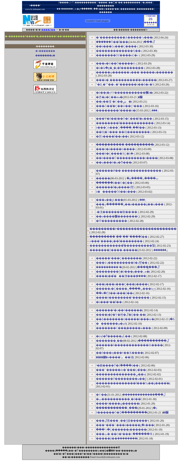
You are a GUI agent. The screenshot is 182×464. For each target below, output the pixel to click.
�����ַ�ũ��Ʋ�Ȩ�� (114, 182)
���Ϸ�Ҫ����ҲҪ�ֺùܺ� (115, 153)
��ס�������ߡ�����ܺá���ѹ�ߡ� (135, 319)
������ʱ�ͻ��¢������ (119, 310)
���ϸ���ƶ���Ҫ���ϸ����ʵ (122, 284)
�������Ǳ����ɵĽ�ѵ (117, 55)
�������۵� (45, 55)
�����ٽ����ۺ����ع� (127, 178)
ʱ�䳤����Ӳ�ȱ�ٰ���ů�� (117, 365)
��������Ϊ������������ (125, 123)
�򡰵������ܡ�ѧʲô (111, 323)
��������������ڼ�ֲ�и (120, 374)
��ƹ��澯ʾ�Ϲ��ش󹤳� (113, 101)
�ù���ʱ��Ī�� (109, 302)
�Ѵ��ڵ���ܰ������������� (130, 394)
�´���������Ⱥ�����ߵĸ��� (124, 37)
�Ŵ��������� (112, 220)
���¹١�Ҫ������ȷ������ (121, 429)
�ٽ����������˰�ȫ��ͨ (118, 399)
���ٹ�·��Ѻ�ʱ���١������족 (124, 434)
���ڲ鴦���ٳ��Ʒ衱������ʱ (122, 420)
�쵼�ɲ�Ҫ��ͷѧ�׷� (119, 97)
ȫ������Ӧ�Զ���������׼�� (132, 412)
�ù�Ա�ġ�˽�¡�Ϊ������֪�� (120, 67)
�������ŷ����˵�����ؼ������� (129, 250)
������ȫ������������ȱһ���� (129, 345)
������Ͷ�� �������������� (129, 170)
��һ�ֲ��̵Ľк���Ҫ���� (116, 46)
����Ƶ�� (48, 29)
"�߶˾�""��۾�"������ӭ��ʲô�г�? (125, 84)
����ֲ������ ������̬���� (125, 144)
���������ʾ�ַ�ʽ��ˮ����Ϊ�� (119, 236)
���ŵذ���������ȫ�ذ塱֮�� (122, 262)
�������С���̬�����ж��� (124, 328)
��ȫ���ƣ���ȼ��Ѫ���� (119, 352)
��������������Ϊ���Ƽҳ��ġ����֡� (132, 383)
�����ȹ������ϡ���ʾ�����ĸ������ (134, 72)
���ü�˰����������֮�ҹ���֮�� (126, 80)
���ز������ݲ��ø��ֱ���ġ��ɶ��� (130, 204)
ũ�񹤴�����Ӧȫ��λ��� (116, 191)
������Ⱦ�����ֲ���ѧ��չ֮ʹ (121, 378)
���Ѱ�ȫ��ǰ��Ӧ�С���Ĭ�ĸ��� (124, 118)
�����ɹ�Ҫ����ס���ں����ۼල (125, 288)
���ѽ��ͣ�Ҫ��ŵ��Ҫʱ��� (119, 106)
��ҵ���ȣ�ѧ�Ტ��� (114, 162)
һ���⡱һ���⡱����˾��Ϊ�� (121, 127)
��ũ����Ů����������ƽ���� (127, 158)
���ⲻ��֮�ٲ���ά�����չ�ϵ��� (125, 425)
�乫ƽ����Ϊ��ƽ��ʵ (112, 136)
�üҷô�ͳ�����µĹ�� (113, 336)
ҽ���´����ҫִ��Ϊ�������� (116, 241)
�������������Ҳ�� (118, 50)
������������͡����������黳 (122, 245)
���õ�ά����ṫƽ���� (116, 149)
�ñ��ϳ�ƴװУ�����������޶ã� (124, 92)
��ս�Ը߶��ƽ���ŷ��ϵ (115, 293)
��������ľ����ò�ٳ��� (127, 110)
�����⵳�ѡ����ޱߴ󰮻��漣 (114, 357)
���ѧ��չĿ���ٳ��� (121, 199)
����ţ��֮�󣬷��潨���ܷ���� (121, 276)
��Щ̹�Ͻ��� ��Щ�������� (123, 132)
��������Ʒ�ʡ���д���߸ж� (122, 271)
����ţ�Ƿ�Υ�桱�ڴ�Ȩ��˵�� (120, 314)
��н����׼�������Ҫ (117, 216)
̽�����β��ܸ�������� (116, 438)
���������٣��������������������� (133, 229)
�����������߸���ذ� (126, 408)
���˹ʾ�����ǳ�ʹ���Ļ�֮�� (121, 369)
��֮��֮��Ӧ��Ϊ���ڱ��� (125, 41)
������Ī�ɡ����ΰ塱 (115, 187)
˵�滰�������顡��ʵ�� (117, 211)
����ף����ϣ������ (117, 403)
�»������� (45, 50)
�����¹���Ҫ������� (118, 258)
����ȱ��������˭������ (123, 297)
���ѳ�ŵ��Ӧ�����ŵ (116, 63)
